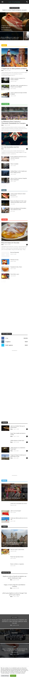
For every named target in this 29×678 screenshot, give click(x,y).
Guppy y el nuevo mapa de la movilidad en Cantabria (14, 10)
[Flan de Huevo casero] (5, 276)
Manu (2, 29)
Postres (3, 240)
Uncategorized (14, 617)
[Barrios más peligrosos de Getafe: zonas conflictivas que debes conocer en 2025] (11, 37)
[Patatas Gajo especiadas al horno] (5, 559)
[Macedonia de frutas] (5, 261)
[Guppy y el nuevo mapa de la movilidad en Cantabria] (14, 636)
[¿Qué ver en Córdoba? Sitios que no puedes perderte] (5, 428)
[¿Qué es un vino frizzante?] (5, 513)
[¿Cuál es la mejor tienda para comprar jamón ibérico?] (14, 21)
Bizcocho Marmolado (14, 252)
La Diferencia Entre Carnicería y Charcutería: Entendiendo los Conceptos (13, 122)
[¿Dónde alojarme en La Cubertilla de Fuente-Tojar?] (5, 450)
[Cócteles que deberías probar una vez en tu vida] (5, 520)
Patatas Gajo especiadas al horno (16, 556)
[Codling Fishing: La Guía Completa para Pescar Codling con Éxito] (5, 173)
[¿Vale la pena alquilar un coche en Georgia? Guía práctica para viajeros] (14, 651)
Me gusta (26, 338)
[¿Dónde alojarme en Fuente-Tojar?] (5, 442)
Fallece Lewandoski (14, 163)
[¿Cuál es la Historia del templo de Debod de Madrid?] (5, 94)
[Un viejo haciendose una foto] (14, 138)
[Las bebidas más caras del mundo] (14, 492)
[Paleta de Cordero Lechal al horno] (5, 551)
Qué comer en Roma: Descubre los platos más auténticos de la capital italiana (14, 543)
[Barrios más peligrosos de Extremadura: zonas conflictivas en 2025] (5, 210)
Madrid (3, 66)
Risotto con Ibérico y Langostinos (17, 564)
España (3, 197)
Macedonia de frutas (14, 259)
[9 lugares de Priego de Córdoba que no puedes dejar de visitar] (5, 457)
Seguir (26, 341)
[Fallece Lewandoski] (5, 166)
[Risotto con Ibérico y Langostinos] (5, 566)
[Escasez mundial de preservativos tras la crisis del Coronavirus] (5, 158)
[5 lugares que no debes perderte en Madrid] (14, 57)
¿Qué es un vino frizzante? (15, 510)
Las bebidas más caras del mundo (11, 498)
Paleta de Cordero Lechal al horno (17, 549)
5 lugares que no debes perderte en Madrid (14, 68)
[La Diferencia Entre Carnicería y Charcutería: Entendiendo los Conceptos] (14, 113)
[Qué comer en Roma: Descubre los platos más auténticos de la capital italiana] (14, 538)
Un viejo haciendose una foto (10, 147)
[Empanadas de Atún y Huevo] (5, 269)
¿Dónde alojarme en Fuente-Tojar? (17, 440)
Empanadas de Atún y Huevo (16, 266)
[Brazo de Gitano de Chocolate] (14, 231)
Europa (14, 646)
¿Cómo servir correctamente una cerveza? (18, 503)
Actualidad (3, 119)
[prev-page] (2, 100)
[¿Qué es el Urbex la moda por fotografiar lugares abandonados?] (5, 180)
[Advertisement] (14, 289)
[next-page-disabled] (4, 100)
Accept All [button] (13, 675)
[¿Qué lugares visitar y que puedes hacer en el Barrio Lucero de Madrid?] (5, 87)
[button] (2, 2)
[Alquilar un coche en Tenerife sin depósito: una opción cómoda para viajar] (14, 621)
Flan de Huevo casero (14, 274)
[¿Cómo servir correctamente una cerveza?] (5, 505)
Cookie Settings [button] (5, 675)
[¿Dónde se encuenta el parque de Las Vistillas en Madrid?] (5, 80)
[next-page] (4, 186)
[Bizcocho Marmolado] (5, 254)
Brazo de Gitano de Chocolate (10, 243)
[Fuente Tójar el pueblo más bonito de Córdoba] (5, 435)
